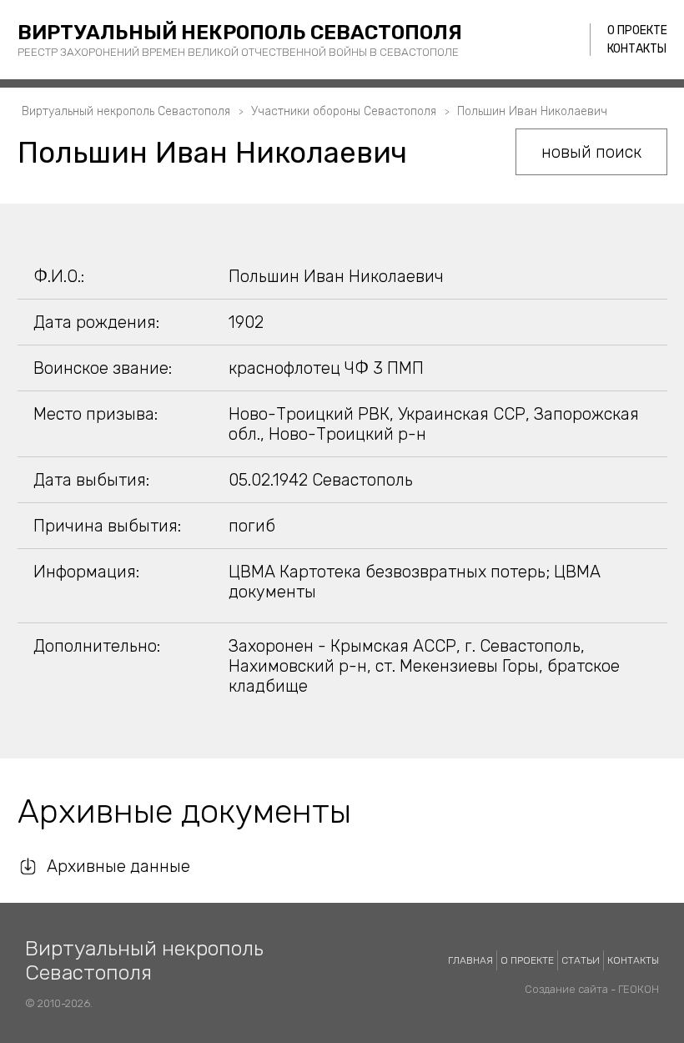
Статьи (580, 960)
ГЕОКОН (638, 989)
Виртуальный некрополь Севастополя (240, 32)
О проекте (637, 30)
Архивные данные (118, 866)
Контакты (636, 49)
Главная (470, 960)
